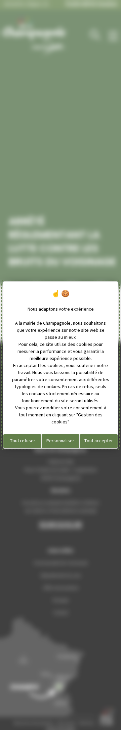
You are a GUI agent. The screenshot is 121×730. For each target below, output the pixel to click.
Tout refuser (22, 441)
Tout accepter (98, 441)
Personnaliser (60, 441)
